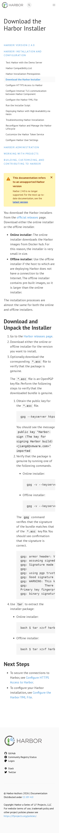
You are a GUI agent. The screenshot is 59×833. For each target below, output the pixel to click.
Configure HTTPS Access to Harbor (24, 85)
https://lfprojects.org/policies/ (20, 816)
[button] (54, 5)
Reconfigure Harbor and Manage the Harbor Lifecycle (28, 127)
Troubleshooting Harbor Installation (25, 119)
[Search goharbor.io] (29, 5)
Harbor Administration (21, 147)
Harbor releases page (38, 336)
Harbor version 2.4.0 (19, 45)
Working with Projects (21, 153)
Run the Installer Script (18, 105)
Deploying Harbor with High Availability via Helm (28, 112)
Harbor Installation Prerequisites (23, 73)
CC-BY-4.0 (28, 797)
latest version (20, 202)
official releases (27, 217)
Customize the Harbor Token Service (25, 134)
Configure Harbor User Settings (22, 140)
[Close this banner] (51, 177)
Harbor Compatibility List (19, 68)
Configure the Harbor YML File (22, 99)
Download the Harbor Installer (23, 79)
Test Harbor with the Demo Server (24, 62)
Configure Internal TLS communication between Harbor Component (26, 92)
